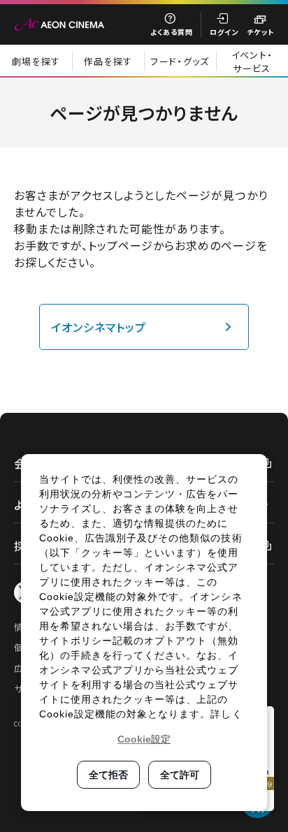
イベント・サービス (252, 61)
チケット (260, 32)
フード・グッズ (179, 61)
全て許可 (179, 774)
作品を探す (108, 61)
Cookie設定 (144, 739)
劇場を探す (36, 61)
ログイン (224, 32)
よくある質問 (171, 32)
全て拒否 (108, 774)
